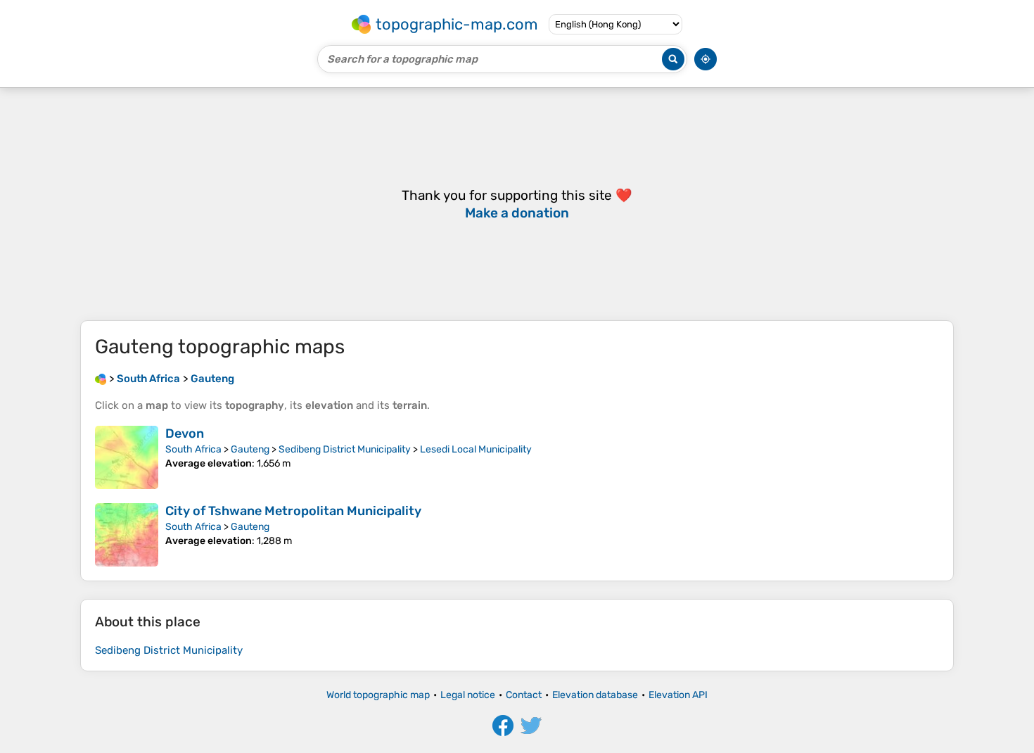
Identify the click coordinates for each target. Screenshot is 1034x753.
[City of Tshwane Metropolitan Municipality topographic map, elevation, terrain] (126, 535)
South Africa (193, 449)
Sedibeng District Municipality (345, 449)
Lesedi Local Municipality (476, 449)
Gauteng (250, 449)
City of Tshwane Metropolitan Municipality (293, 511)
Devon (184, 433)
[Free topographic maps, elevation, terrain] (100, 378)
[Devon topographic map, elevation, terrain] (126, 457)
